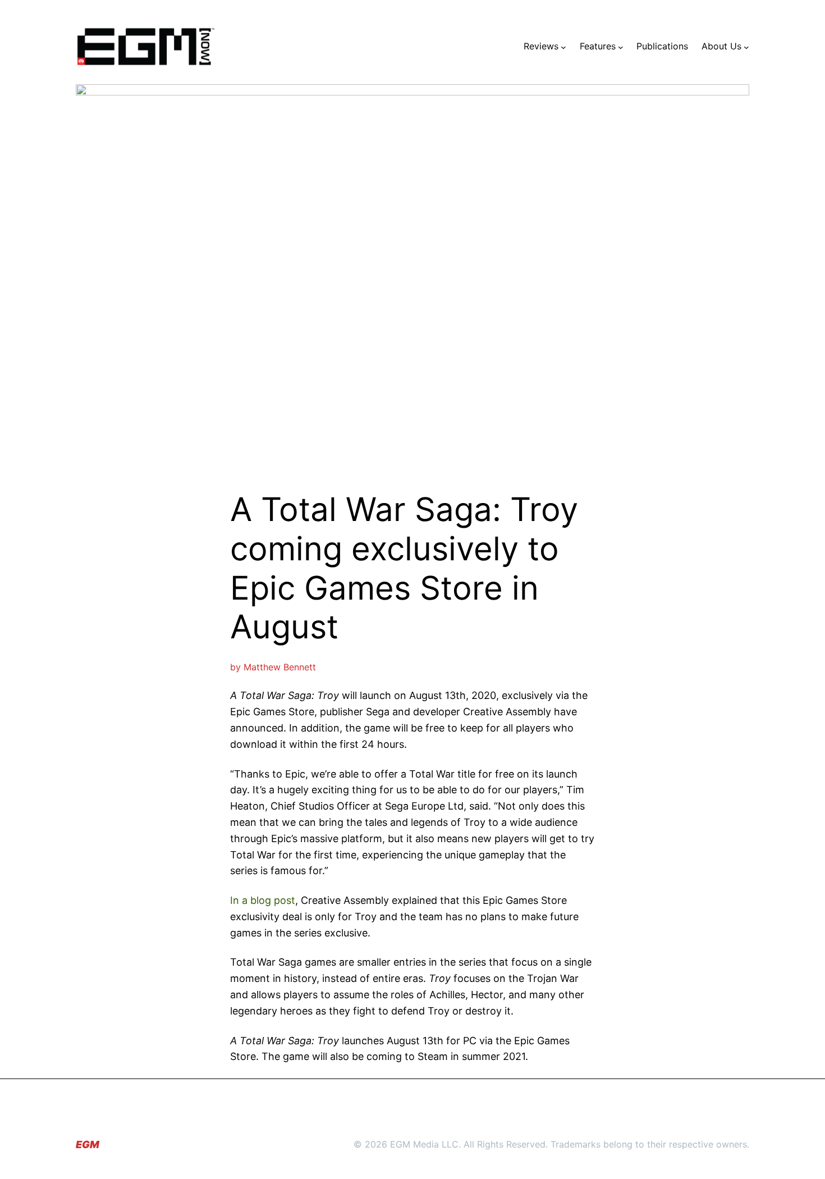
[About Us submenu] (746, 46)
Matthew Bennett (280, 667)
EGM (87, 1144)
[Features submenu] (621, 46)
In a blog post (262, 900)
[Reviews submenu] (563, 46)
